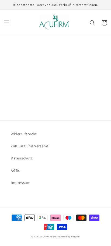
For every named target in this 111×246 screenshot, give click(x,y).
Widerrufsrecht (24, 133)
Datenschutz (22, 158)
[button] (7, 23)
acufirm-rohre (48, 236)
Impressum (20, 182)
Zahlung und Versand (29, 146)
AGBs (15, 170)
